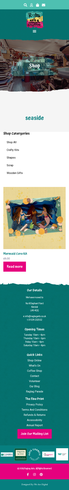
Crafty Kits (13, 150)
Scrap (10, 165)
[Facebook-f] (27, 474)
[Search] (25, 5)
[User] (31, 5)
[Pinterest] (41, 474)
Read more (15, 266)
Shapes (11, 157)
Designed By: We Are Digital (34, 484)
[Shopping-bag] (37, 5)
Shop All (11, 142)
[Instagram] (34, 474)
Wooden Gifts (15, 173)
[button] (34, 31)
